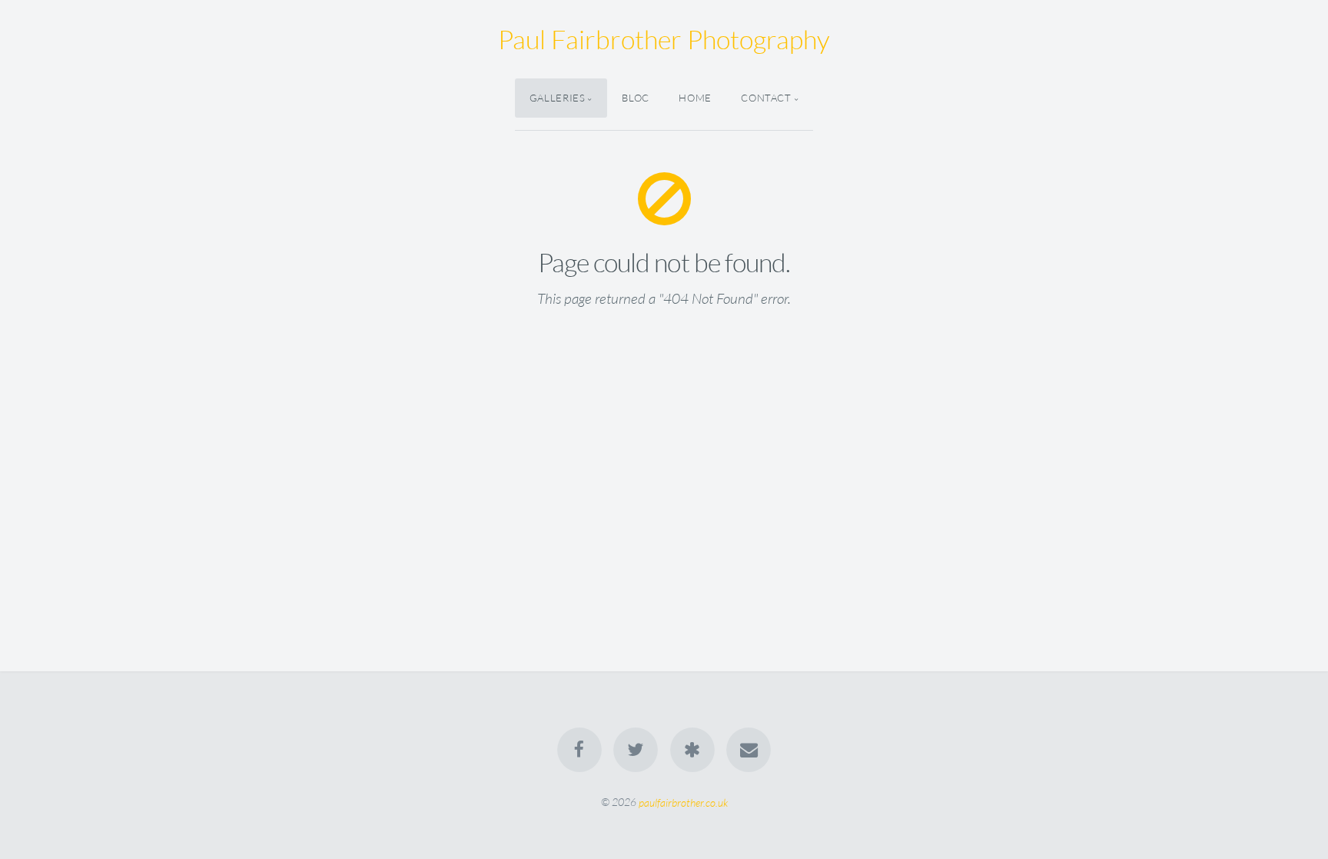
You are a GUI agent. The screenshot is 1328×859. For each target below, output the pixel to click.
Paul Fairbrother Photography (664, 39)
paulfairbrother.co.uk (683, 801)
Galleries (558, 98)
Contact (766, 98)
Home (695, 98)
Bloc (635, 98)
